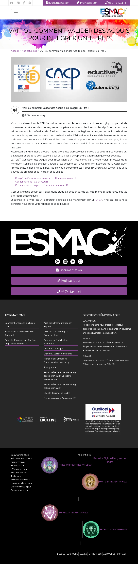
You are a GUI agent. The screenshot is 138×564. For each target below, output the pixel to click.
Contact (121, 554)
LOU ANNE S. (89, 321)
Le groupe (72, 554)
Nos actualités (30, 51)
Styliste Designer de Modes (57, 393)
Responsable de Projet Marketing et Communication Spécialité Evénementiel (60, 376)
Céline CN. (88, 356)
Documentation (58, 2)
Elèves (83, 554)
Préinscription (88, 2)
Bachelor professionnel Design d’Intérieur (77, 550)
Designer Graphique (53, 348)
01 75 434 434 (117, 2)
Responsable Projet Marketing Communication (79, 503)
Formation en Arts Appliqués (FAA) (60, 398)
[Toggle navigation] (15, 12)
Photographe (50, 367)
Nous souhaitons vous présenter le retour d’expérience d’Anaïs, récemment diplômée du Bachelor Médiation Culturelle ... (105, 346)
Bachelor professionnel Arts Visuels (74, 540)
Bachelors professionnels (73, 512)
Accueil (15, 51)
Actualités (109, 554)
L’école (61, 554)
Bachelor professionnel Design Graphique (77, 547)
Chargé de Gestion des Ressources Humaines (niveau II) (46, 178)
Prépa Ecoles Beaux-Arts (113, 529)
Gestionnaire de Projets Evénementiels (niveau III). (41, 185)
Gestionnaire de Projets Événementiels (76, 495)
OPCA (99, 199)
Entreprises (95, 554)
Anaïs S (86, 338)
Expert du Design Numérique (58, 353)
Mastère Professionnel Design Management (104, 499)
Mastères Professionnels (113, 482)
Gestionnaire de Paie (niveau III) (31, 181)
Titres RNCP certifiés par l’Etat (75, 465)
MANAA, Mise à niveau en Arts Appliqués (104, 543)
